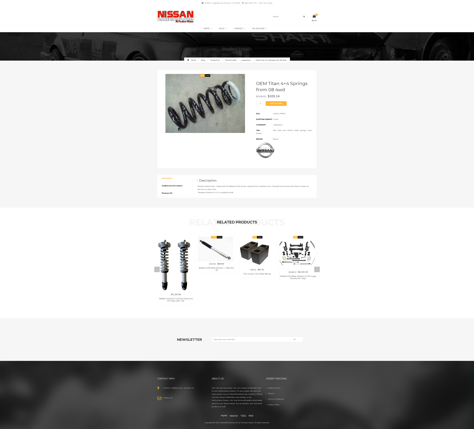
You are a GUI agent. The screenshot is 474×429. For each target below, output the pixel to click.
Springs (303, 130)
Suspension (246, 60)
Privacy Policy (273, 405)
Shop (203, 60)
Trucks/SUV (215, 60)
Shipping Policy (274, 388)
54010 (290, 130)
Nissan (275, 139)
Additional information (172, 186)
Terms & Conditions (276, 399)
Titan (309, 130)
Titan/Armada (230, 60)
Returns (271, 393)
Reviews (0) (167, 193)
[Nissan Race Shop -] (175, 17)
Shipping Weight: (264, 119)
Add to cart (276, 103)
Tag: (258, 130)
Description (167, 178)
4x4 (284, 130)
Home (193, 60)
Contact (238, 28)
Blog (221, 28)
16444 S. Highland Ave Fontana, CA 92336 (222, 3)
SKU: (258, 114)
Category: (261, 125)
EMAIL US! (168, 398)
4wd (279, 130)
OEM (296, 130)
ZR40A (259, 133)
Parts (206, 28)
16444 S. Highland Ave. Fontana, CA (179, 388)
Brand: (259, 139)
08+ (274, 130)
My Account (258, 28)
